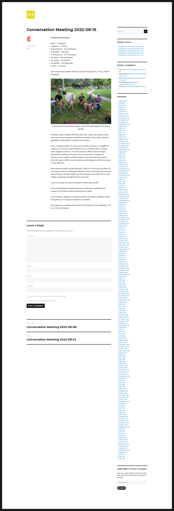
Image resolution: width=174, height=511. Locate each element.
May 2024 (122, 158)
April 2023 (122, 186)
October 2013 (123, 425)
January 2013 (123, 442)
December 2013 (124, 420)
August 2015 (123, 378)
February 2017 (123, 340)
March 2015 (122, 389)
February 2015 (123, 391)
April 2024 (122, 160)
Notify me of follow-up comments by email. (47, 296)
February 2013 (123, 440)
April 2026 (122, 109)
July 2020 (122, 253)
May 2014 (122, 410)
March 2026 (123, 111)
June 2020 (122, 255)
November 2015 (124, 372)
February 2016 (123, 365)
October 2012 (123, 448)
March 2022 (123, 211)
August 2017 (123, 327)
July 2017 (121, 329)
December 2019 (124, 268)
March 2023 (123, 188)
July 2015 (122, 380)
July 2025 (122, 128)
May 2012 (122, 459)
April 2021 (122, 234)
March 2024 (123, 162)
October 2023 (123, 173)
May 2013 (122, 433)
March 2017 (122, 338)
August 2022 (123, 202)
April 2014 (122, 412)
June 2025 (122, 131)
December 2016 (124, 344)
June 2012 (122, 456)
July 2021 (122, 228)
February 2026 (123, 114)
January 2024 (123, 167)
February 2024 (124, 164)
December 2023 (124, 169)
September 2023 (124, 175)
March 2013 (122, 437)
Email (29, 276)
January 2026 (123, 116)
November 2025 (124, 120)
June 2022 (122, 207)
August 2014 (123, 404)
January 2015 (123, 393)
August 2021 (123, 226)
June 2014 (122, 408)
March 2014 (122, 414)
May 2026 (122, 107)
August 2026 (123, 101)
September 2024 (124, 150)
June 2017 (122, 332)
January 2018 (123, 317)
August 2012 (123, 452)
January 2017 (123, 342)
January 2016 (123, 368)
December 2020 (124, 243)
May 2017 (122, 334)
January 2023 (123, 192)
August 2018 (123, 302)
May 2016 (122, 359)
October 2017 (123, 323)
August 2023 (123, 177)
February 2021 (123, 238)
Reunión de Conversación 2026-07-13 (131, 55)
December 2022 (124, 194)
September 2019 (124, 274)
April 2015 (122, 387)
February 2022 (123, 213)
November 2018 (124, 296)
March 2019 (122, 287)
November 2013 (124, 423)
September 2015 (124, 376)
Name (29, 266)
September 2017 (124, 325)
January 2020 (123, 266)
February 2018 (123, 315)
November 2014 (124, 397)
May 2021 (122, 232)
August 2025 (123, 126)
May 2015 (122, 385)
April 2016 (122, 361)
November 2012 (124, 446)
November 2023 (124, 171)
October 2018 (123, 298)
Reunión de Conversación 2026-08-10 (131, 46)
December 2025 (124, 118)
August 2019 (123, 277)
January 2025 (123, 141)
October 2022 (123, 198)
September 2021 (124, 224)
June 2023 (122, 181)
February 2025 (123, 139)
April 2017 (122, 336)
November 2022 (124, 196)
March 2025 (123, 137)
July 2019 (122, 279)
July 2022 (122, 205)
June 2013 (122, 431)
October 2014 (123, 399)
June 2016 (122, 357)
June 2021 (122, 230)
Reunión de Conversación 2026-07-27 (131, 51)
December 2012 (124, 444)
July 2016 (122, 355)
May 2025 (122, 133)
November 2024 (124, 145)
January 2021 (123, 241)
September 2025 (124, 124)
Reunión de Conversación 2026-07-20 (131, 53)
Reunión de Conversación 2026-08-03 (131, 49)
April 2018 (122, 310)
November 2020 (124, 245)
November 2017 (124, 321)
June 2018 (122, 306)
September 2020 (124, 249)
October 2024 (123, 147)
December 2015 (124, 370)
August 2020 (123, 251)
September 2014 (124, 401)
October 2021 (123, 222)
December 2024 (124, 143)
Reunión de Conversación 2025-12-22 (134, 86)
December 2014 (124, 395)
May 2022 (122, 209)
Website (30, 286)
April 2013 (122, 435)
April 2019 (122, 285)
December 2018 (124, 294)
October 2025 (123, 122)
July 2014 (122, 406)
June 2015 (122, 382)
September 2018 (124, 300)
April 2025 (122, 135)
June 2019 (122, 281)
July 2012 (122, 454)
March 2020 (123, 262)
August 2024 (123, 152)
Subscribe (121, 488)
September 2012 (124, 450)
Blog (28, 49)
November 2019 (124, 270)
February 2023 (123, 190)
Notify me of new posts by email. (43, 301)
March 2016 (122, 363)
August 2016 (123, 353)
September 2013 (124, 427)
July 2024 (122, 154)
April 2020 (122, 260)
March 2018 (122, 313)
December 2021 (124, 217)
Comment (31, 236)
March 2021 (122, 236)
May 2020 (122, 258)
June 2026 (122, 105)
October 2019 (123, 272)
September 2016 (124, 351)
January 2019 (123, 291)
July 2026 (122, 103)
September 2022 (124, 200)
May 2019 (122, 283)
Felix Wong (122, 78)
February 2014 (123, 416)
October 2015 (123, 374)
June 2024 (122, 156)
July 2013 (122, 429)
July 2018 (122, 304)
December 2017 (124, 319)
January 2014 (123, 418)
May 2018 (122, 308)
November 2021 (124, 219)
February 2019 (123, 289)
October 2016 (123, 349)
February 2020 (124, 264)
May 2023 (122, 183)
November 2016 (124, 346)
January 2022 (123, 215)
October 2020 (123, 247)
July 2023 (122, 179)
